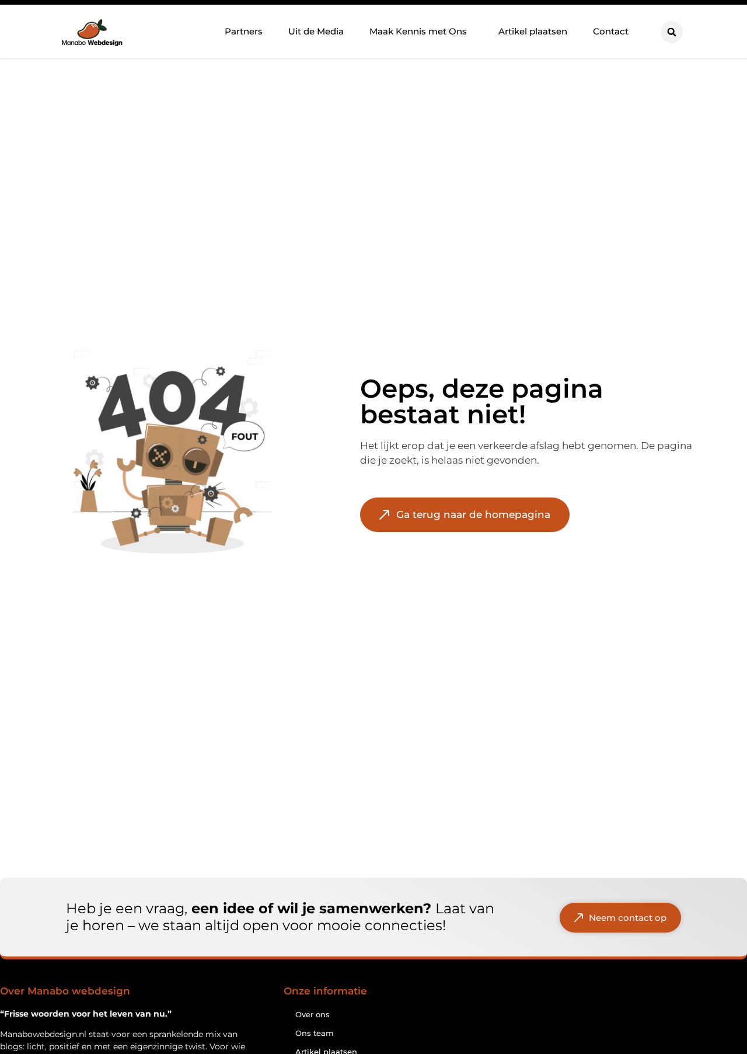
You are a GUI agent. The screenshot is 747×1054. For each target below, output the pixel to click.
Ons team (314, 1033)
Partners (244, 31)
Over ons (312, 1014)
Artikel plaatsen (532, 31)
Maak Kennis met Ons (418, 31)
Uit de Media (316, 31)
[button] (672, 32)
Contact (611, 31)
